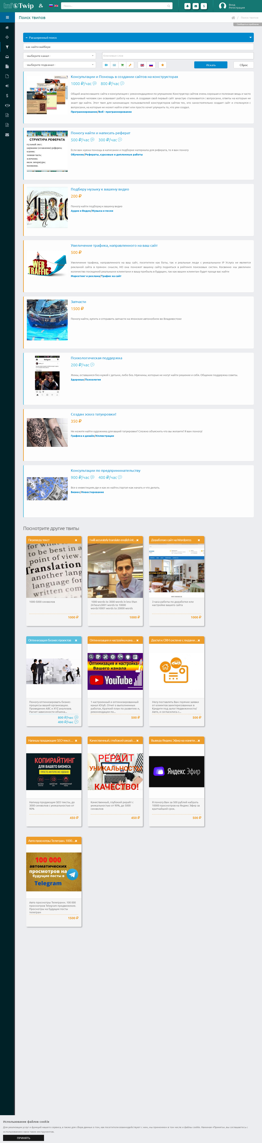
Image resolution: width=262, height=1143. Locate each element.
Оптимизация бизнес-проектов (49, 640)
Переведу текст (38, 540)
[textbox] (113, 55)
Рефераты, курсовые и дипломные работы (114, 154)
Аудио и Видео (81, 210)
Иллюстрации (105, 435)
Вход (232, 4)
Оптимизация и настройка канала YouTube (118, 640)
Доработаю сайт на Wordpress (171, 540)
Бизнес (75, 492)
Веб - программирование (115, 111)
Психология (93, 379)
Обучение (77, 154)
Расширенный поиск (43, 37)
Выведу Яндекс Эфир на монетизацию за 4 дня (183, 740)
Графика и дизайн (82, 435)
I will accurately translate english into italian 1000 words (124, 540)
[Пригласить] (40, 5)
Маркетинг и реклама (85, 276)
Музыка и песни (102, 210)
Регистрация (237, 7)
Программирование (84, 111)
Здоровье (77, 379)
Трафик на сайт (111, 276)
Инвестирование (92, 492)
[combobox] (59, 55)
